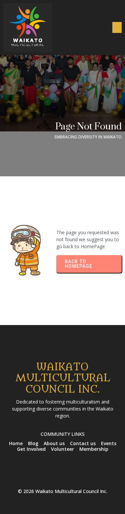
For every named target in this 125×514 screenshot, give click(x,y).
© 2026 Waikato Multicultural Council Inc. (62, 491)
